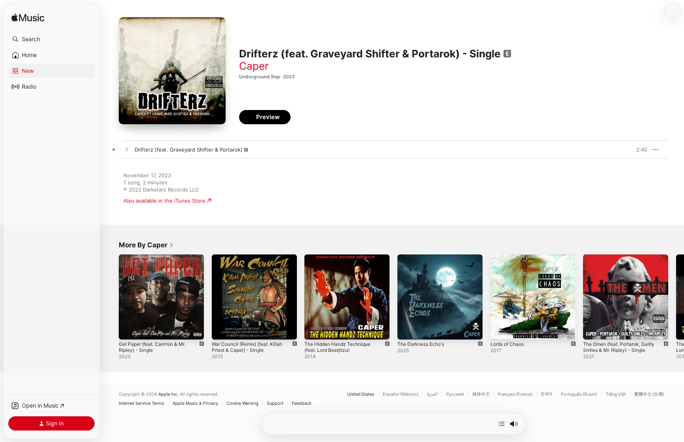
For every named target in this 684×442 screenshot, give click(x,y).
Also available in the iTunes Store (164, 200)
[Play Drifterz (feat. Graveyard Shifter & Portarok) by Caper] (127, 150)
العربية (432, 394)
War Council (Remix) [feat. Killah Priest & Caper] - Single (251, 260)
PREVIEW (638, 149)
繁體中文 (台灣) (649, 394)
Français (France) (515, 394)
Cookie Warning (242, 403)
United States (360, 394)
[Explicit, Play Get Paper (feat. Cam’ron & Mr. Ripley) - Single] (129, 330)
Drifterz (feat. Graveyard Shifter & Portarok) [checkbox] (189, 149)
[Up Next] (501, 423)
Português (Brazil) (579, 394)
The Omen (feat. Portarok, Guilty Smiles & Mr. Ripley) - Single (623, 260)
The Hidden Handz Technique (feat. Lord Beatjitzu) (341, 260)
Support (275, 403)
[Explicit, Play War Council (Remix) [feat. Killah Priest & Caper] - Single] (222, 330)
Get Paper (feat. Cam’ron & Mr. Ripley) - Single (156, 260)
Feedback (302, 403)
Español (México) (400, 394)
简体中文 (481, 394)
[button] (51, 39)
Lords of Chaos (509, 257)
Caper (254, 66)
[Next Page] (676, 296)
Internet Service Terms (141, 403)
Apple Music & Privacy (195, 403)
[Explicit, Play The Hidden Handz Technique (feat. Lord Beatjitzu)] (314, 330)
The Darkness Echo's (423, 257)
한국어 (547, 394)
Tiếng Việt (616, 394)
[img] (27, 18)
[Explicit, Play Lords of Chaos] (500, 330)
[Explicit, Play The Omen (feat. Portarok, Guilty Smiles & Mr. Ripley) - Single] (593, 330)
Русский (455, 394)
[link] (146, 245)
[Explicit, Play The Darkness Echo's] (407, 330)
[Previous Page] (110, 296)
